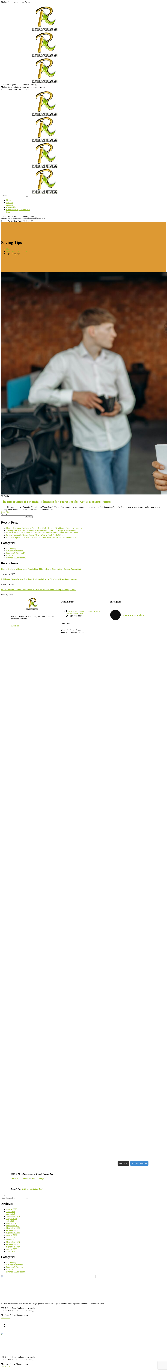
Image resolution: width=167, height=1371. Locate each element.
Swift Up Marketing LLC (32, 1189)
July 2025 (10, 1221)
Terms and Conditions (20, 1178)
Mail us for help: (8, 87)
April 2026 (10, 1214)
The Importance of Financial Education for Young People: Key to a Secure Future (56, 501)
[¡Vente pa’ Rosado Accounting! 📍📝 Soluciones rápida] (150, 859)
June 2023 (10, 1251)
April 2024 (10, 1237)
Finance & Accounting (16, 558)
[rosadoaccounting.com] (48, 30)
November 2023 (13, 1242)
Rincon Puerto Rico (9, 89)
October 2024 (12, 1230)
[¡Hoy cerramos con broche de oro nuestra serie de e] (115, 969)
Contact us (5, 1317)
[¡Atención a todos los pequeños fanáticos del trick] (139, 761)
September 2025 (13, 1216)
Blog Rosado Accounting (16, 251)
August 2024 (11, 1235)
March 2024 (11, 1240)
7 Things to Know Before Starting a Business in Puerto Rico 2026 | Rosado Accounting (42, 530)
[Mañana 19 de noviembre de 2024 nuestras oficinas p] (127, 636)
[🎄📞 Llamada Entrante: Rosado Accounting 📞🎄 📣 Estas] (115, 678)
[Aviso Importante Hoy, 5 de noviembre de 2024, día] (115, 756)
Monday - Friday (8, 1315)
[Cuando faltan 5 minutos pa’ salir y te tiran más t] (115, 1046)
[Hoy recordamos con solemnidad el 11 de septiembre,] (127, 1087)
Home (8, 249)
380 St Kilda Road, (9, 1308)
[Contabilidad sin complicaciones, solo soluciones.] (139, 960)
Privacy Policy (37, 1178)
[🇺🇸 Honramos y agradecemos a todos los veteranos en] (150, 649)
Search (4, 514)
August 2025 (11, 1219)
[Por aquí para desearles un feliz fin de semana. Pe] (150, 1038)
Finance (10, 555)
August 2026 (11, 1209)
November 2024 (13, 1228)
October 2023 (12, 1244)
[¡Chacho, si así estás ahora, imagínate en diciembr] (115, 866)
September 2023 (13, 1247)
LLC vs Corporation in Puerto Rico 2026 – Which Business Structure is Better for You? (42, 537)
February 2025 (12, 1223)
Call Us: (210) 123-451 (10, 1310)
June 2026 (10, 1211)
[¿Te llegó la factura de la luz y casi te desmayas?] (150, 982)
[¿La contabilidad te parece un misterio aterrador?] (150, 783)
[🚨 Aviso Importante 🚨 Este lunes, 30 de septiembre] (127, 973)
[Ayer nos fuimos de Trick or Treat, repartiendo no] (127, 787)
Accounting (11, 548)
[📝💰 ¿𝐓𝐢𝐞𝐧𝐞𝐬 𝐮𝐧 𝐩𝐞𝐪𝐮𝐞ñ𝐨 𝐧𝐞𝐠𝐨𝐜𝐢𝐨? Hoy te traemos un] (139, 1089)
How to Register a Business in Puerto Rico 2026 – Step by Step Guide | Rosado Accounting (44, 528)
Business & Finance (15, 551)
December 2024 (12, 1226)
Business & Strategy (15, 553)
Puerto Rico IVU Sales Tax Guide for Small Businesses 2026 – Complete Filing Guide (42, 533)
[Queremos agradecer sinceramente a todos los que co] (127, 892)
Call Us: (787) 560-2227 (11, 85)
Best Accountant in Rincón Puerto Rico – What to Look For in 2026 (34, 535)
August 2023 (11, 1249)
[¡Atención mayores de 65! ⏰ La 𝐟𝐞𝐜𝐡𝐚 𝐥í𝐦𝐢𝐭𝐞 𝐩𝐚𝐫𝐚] (139, 877)
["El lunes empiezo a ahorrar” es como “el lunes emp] (139, 635)
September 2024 (13, 1233)
